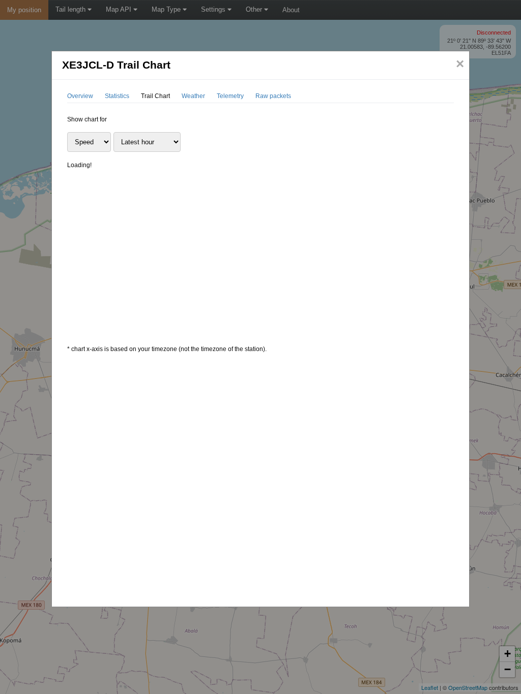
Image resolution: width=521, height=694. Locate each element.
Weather (193, 96)
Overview (80, 96)
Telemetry (230, 96)
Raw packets (273, 96)
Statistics (117, 96)
